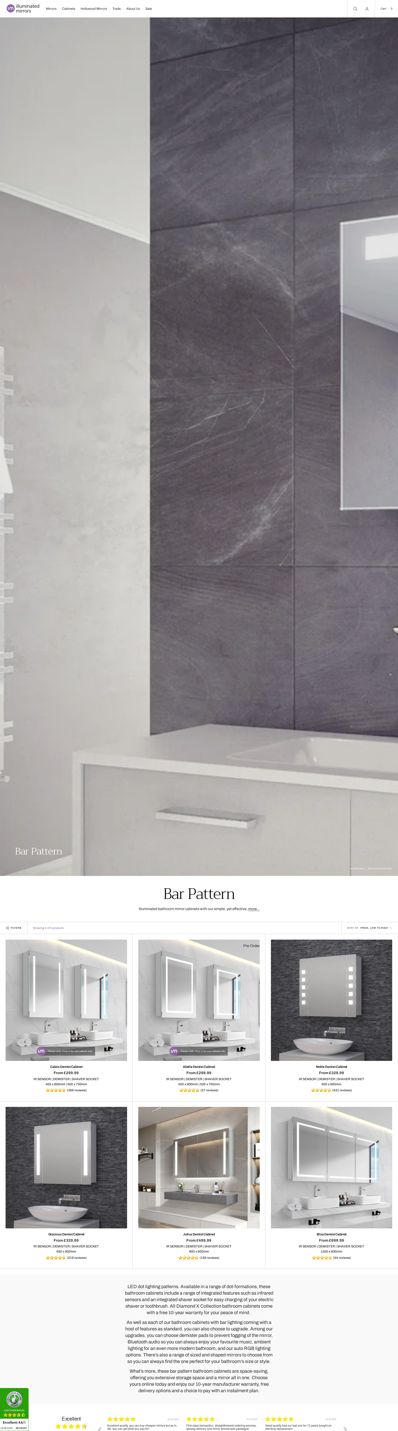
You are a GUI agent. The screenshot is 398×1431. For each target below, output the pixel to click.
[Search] (354, 8)
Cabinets (68, 8)
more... (254, 909)
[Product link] (66, 1000)
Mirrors (51, 8)
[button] (386, 8)
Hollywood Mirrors (94, 8)
